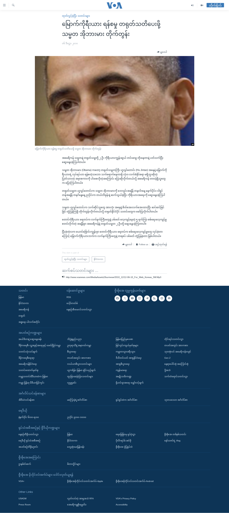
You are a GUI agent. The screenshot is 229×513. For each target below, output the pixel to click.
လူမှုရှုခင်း (71, 382)
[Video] (202, 5)
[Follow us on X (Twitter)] (125, 298)
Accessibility (122, 504)
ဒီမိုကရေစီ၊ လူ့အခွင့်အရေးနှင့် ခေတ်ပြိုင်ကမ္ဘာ (40, 345)
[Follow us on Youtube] (132, 298)
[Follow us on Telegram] (147, 298)
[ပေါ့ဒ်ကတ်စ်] (162, 298)
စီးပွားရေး (71, 351)
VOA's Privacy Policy (126, 498)
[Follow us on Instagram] (140, 298)
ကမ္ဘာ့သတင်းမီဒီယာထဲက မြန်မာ (33, 376)
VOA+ (21, 481)
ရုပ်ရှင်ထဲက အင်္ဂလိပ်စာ (126, 400)
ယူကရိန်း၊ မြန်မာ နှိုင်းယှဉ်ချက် (81, 370)
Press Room (25, 504)
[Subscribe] (169, 298)
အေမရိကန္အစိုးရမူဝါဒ (76, 504)
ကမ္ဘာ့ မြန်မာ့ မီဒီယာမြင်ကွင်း (31, 382)
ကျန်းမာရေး (121, 370)
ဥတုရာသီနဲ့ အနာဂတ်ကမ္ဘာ (79, 345)
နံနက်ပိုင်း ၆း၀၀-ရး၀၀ (29, 417)
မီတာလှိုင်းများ (73, 464)
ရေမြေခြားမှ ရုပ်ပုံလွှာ (125, 434)
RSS (69, 297)
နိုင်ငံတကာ (24, 303)
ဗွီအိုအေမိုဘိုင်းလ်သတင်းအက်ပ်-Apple (85, 481)
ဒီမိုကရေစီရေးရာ (26, 358)
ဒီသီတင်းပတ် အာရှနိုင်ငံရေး (129, 358)
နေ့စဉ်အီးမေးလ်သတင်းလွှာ (79, 309)
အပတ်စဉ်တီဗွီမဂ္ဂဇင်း (28, 447)
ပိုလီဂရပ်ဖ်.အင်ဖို (123, 440)
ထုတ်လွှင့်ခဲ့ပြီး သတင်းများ (76, 16)
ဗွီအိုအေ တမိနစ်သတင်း (175, 434)
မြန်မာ (21, 297)
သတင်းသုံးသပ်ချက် (28, 351)
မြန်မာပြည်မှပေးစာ (124, 339)
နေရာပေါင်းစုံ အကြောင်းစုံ (176, 364)
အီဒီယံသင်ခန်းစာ (26, 400)
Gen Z (167, 358)
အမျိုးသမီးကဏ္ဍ (123, 376)
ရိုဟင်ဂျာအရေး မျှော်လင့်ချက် (130, 382)
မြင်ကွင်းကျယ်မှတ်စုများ (127, 345)
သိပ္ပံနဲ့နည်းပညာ (74, 339)
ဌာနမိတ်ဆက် (25, 464)
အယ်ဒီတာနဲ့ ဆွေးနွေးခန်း (30, 339)
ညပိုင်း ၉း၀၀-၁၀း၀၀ (76, 417)
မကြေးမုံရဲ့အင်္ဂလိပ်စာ (77, 400)
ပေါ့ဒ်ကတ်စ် (72, 303)
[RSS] (154, 298)
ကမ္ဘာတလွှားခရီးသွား (125, 351)
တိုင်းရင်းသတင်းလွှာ (173, 339)
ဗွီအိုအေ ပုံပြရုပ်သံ (124, 447)
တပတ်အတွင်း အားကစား (79, 358)
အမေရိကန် (24, 309)
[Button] (162, 52)
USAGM (22, 498)
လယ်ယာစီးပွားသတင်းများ (79, 364)
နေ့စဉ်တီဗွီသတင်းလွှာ (28, 434)
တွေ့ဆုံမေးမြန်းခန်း (75, 447)
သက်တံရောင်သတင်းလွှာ (176, 376)
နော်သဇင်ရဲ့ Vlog (172, 440)
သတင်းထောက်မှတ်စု (28, 370)
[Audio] (192, 5)
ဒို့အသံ (167, 370)
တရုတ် (22, 315)
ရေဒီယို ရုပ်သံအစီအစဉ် (29, 440)
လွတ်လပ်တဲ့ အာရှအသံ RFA (80, 498)
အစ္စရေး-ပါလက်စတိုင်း (29, 322)
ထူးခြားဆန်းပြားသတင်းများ (80, 376)
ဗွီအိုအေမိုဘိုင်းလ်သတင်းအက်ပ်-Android (135, 481)
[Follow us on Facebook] (117, 298)
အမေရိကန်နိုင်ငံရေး (28, 364)
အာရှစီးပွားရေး (123, 364)
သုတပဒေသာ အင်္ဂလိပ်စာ (176, 400)
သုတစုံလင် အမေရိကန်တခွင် (177, 351)
